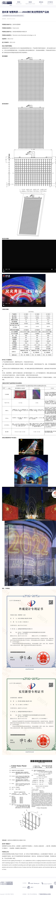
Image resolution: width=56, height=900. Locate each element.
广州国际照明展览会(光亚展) (45, 894)
